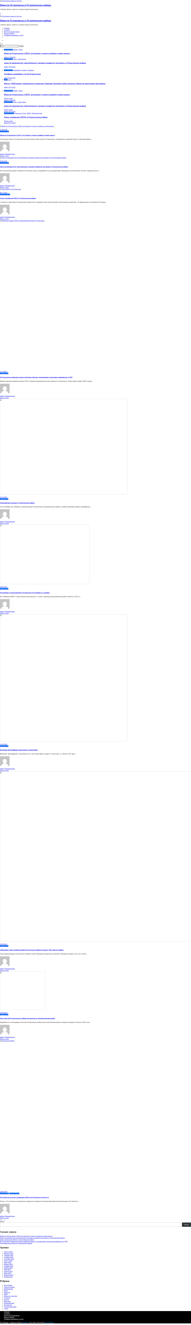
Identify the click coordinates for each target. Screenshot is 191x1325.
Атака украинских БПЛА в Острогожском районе (25, 117)
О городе (7, 30)
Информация (8, 49)
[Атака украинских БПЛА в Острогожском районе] (10, 189)
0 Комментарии (9, 154)
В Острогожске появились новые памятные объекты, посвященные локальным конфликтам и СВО (36, 377)
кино (9, 79)
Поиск (2, 1221)
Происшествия (9, 113)
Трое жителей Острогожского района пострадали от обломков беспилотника (27, 1018)
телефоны (30, 70)
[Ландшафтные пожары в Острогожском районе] (63, 494)
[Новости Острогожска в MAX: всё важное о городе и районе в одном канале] (27, 126)
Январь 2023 (8, 1277)
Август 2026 (8, 1252)
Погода (6, 1299)
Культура (7, 1292)
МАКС (15, 49)
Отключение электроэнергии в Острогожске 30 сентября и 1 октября (25, 593)
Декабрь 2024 (8, 1255)
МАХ (21, 49)
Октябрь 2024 (8, 1257)
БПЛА (29, 113)
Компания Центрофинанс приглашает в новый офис (19, 750)
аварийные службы (19, 70)
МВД (5, 1294)
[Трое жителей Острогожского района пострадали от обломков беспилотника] (22, 1009)
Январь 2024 (8, 1264)
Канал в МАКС (9, 33)
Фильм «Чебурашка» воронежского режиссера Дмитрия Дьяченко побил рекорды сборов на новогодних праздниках (55, 83)
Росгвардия (8, 1305)
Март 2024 (7, 1262)
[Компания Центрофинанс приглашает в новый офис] (63, 741)
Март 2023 (7, 1273)
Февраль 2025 (8, 1253)
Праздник (7, 1301)
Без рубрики (4, 373)
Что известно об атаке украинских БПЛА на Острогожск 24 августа (24, 1197)
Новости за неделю (10, 1296)
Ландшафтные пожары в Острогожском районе (17, 503)
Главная (6, 28)
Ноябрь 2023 (8, 1268)
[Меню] (1, 13)
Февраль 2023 (8, 1275)
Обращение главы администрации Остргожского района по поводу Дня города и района (31, 950)
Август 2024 (8, 1261)
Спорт (6, 1308)
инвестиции (22, 59)
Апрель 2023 (8, 1271)
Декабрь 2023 (8, 1266)
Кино (6, 79)
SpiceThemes (49, 1322)
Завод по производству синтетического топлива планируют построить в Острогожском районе (45, 63)
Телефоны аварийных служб (13, 35)
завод (15, 59)
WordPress (25, 1322)
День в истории (9, 1287)
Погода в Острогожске (11, 32)
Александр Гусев (20, 113)
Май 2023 (7, 1269)
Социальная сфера (10, 1307)
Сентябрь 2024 (9, 1259)
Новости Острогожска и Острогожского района (25, 5)
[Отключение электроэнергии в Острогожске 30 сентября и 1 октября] (45, 583)
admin (6, 57)
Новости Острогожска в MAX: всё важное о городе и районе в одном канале (37, 53)
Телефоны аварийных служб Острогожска (22, 74)
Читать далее (8, 98)
